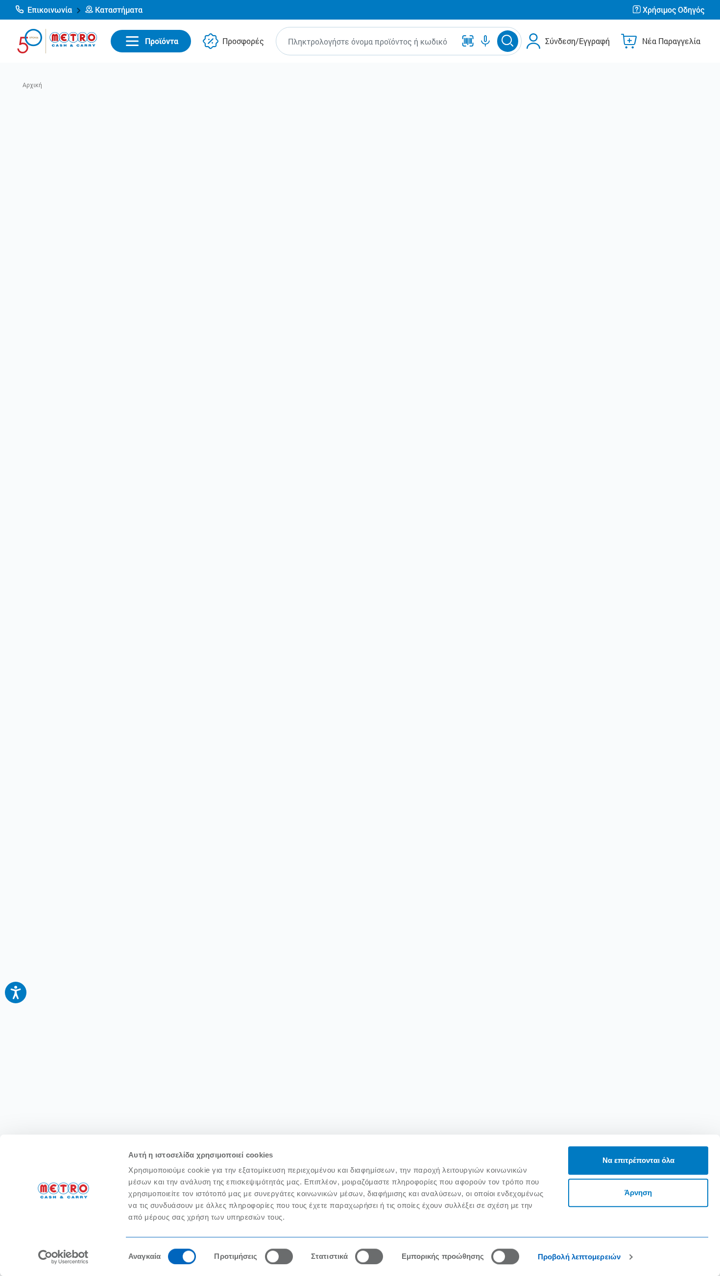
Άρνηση (638, 1192)
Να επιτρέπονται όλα (638, 1160)
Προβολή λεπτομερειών (579, 1256)
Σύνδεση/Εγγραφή (577, 41)
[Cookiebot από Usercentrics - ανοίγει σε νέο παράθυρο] (63, 1257)
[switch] (279, 1256)
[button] (48, 10)
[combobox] (367, 41)
